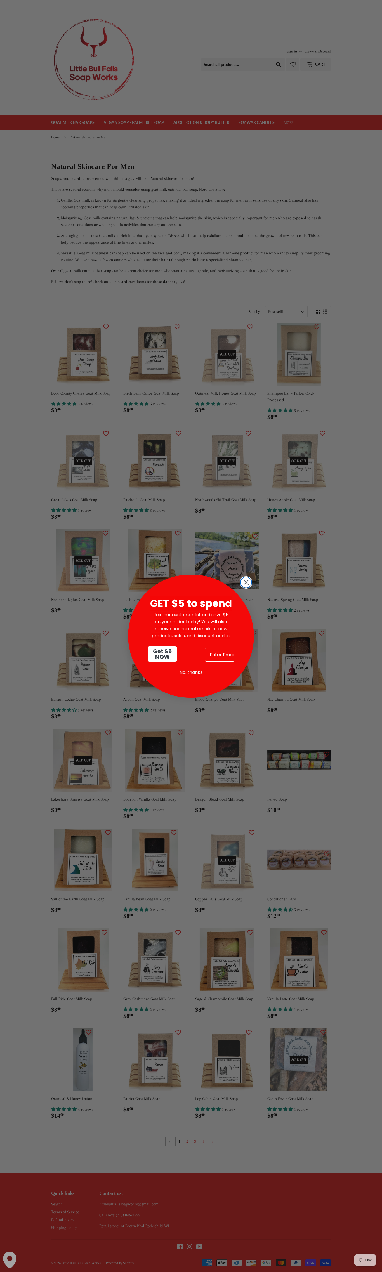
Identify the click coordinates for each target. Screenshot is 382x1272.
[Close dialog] (246, 582)
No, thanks (191, 672)
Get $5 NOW (162, 654)
